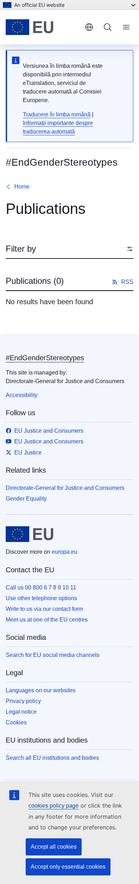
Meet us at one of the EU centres (47, 620)
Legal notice (21, 712)
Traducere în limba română (57, 114)
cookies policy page (54, 806)
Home (22, 187)
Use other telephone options (41, 598)
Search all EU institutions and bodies (52, 758)
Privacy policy (23, 701)
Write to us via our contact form (44, 609)
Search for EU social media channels (52, 655)
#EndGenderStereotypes (45, 358)
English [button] (89, 27)
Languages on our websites (41, 690)
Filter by (21, 248)
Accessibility (21, 395)
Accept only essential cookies (68, 867)
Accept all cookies (54, 847)
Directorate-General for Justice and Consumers (65, 488)
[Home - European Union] (42, 27)
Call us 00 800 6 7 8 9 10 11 (41, 587)
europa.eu (64, 552)
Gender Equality (26, 499)
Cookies (16, 722)
